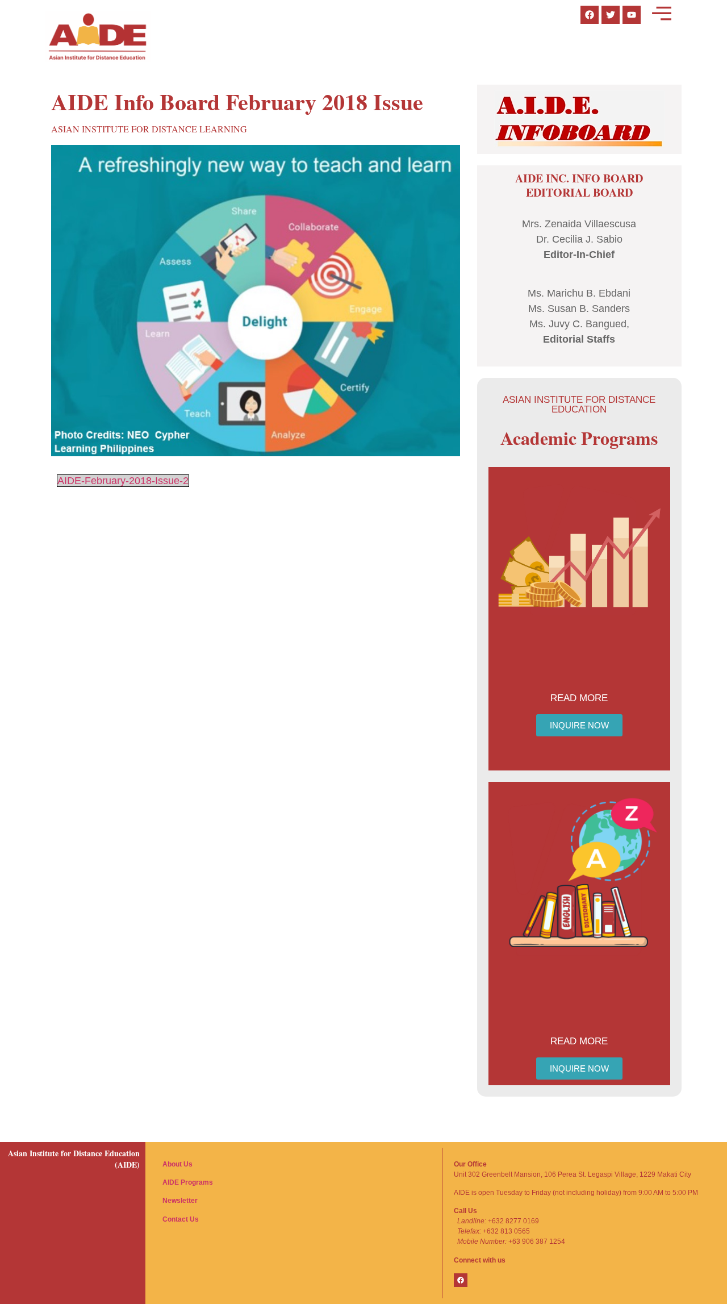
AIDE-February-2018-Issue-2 (123, 480)
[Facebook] (460, 1280)
